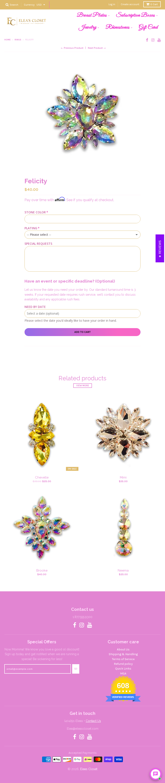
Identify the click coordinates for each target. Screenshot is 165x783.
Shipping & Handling (123, 654)
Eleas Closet (88, 769)
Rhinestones (117, 27)
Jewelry (87, 27)
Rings (18, 39)
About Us (123, 649)
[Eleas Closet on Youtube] (159, 40)
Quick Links (123, 668)
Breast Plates (92, 15)
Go (75, 668)
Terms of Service (123, 659)
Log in (111, 4)
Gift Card (148, 27)
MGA (123, 673)
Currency (29, 4)
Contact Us (93, 721)
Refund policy (123, 664)
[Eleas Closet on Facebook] (147, 40)
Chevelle (42, 477)
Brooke (41, 570)
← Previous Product (72, 48)
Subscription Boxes (135, 15)
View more (82, 385)
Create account (130, 4)
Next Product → (97, 48)
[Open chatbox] (156, 774)
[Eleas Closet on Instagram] (152, 40)
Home (7, 39)
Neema (123, 570)
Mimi (123, 477)
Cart (154, 4)
